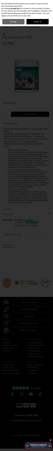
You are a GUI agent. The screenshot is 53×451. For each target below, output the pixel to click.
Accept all (37, 21)
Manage (13, 21)
